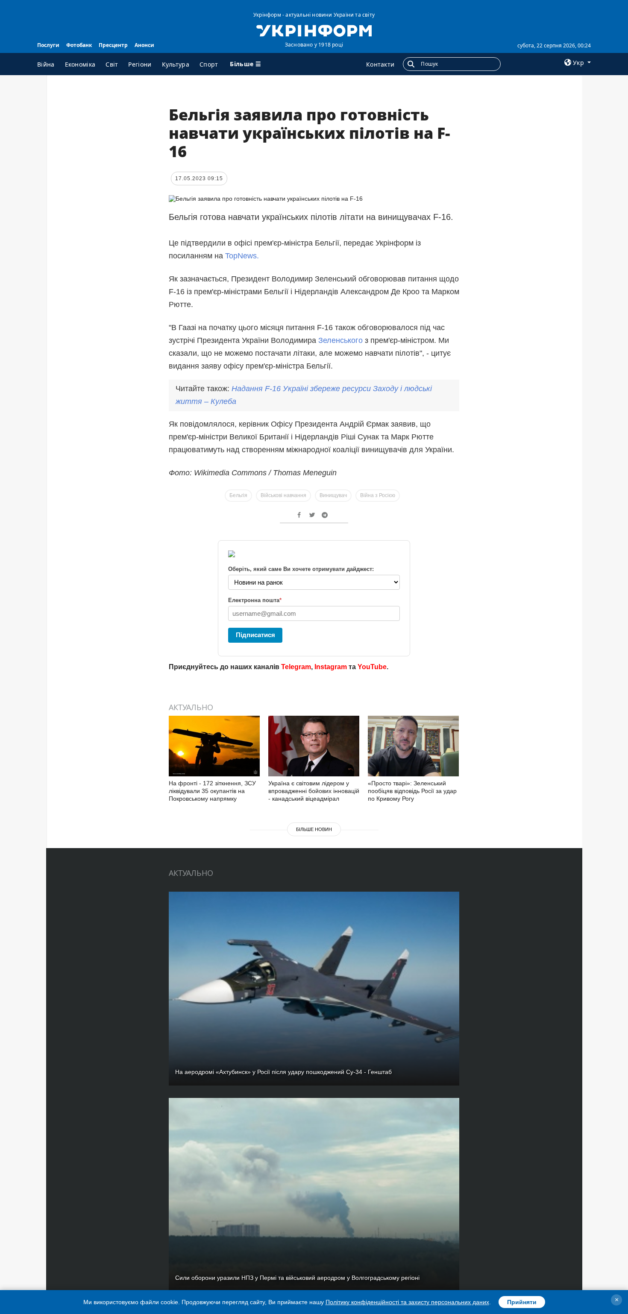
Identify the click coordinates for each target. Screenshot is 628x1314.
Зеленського (340, 340)
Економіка (80, 64)
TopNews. (242, 256)
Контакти (380, 64)
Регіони (139, 64)
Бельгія (238, 495)
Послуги (48, 45)
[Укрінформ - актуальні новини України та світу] (313, 30)
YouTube (372, 666)
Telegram (296, 666)
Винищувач (333, 495)
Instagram (330, 666)
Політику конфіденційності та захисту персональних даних (407, 1302)
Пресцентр (113, 45)
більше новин (314, 829)
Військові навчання (283, 495)
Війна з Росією (377, 495)
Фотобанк (79, 45)
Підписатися (255, 634)
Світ (112, 64)
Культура (175, 64)
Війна (46, 64)
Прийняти (522, 1302)
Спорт (209, 64)
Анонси (144, 45)
